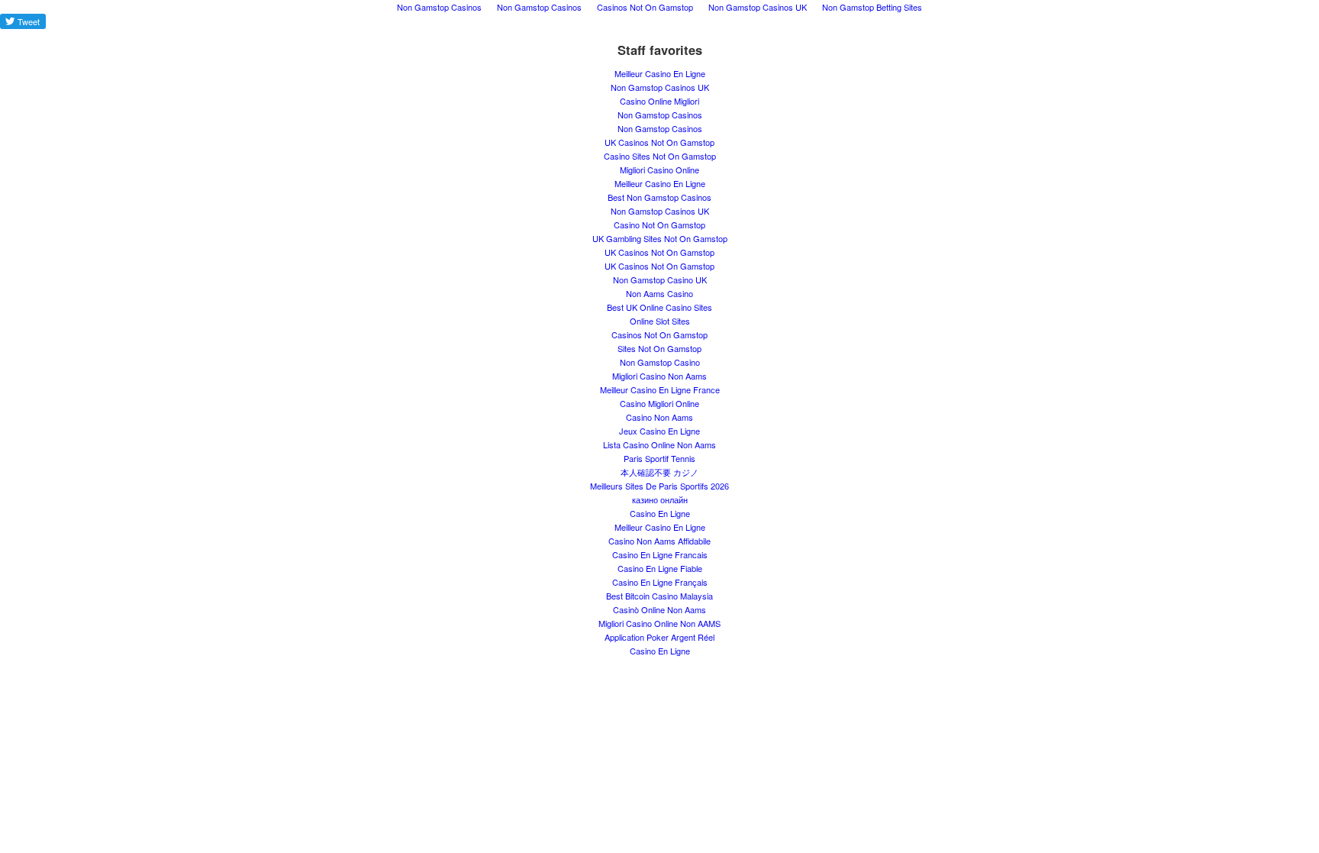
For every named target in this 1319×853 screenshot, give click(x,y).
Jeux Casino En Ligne (659, 431)
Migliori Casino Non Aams (659, 376)
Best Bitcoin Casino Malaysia (659, 596)
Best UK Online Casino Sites (659, 307)
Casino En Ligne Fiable (660, 568)
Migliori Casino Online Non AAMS (659, 623)
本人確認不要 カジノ (659, 472)
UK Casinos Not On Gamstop (659, 142)
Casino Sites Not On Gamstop (660, 156)
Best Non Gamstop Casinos (659, 197)
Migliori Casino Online (659, 169)
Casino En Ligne (660, 513)
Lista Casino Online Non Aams (659, 444)
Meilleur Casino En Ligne (659, 73)
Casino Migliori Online (659, 403)
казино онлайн (660, 499)
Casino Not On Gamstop (659, 224)
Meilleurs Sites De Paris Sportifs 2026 (659, 486)
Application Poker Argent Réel (659, 637)
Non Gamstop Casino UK (660, 279)
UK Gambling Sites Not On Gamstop (659, 238)
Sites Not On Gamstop (659, 348)
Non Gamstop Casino (660, 362)
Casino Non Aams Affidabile (659, 541)
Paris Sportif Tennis (659, 458)
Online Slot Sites (660, 321)
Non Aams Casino (659, 293)
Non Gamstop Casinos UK (660, 87)
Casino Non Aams (659, 417)
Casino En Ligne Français (660, 582)
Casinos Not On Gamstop (659, 334)
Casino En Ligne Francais (660, 554)
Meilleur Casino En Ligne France (660, 389)
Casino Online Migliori (659, 101)
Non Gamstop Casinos (660, 114)
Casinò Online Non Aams (659, 609)
